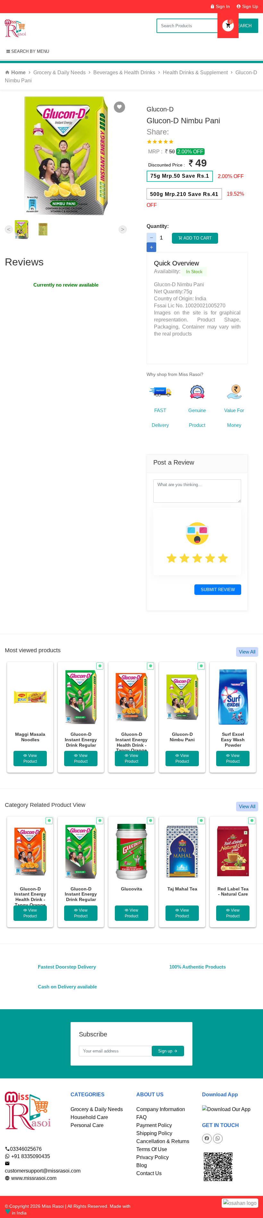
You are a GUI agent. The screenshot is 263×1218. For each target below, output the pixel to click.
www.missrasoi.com (33, 1178)
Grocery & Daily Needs (59, 72)
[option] (30, 717)
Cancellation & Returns (162, 1141)
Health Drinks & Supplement (195, 72)
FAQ (141, 1117)
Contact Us (149, 1173)
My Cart (230, 21)
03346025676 (26, 1149)
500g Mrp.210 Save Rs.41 (184, 194)
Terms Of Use (151, 1149)
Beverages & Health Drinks (124, 72)
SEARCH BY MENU (29, 51)
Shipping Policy (154, 1133)
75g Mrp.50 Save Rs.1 (179, 176)
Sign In (222, 6)
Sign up (166, 1051)
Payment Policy (154, 1125)
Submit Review (218, 589)
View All (247, 651)
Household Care (89, 1117)
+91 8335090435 (30, 1156)
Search (242, 25)
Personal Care (87, 1125)
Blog (141, 1165)
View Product (30, 758)
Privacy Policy (152, 1157)
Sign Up (249, 6)
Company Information (160, 1109)
